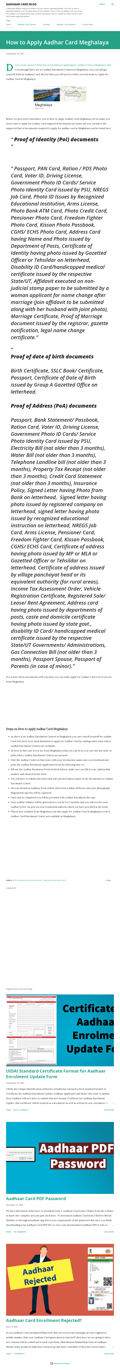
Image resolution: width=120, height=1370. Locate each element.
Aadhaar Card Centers (27, 24)
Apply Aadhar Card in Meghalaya (28, 880)
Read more (109, 1110)
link (83, 764)
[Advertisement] (60, 700)
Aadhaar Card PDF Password (36, 1198)
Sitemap (46, 24)
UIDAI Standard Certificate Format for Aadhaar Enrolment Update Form (56, 1073)
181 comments (19, 1232)
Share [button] (108, 880)
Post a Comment (21, 1110)
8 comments (19, 1354)
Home (8, 24)
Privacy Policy (87, 24)
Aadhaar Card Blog (21, 4)
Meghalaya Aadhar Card (55, 880)
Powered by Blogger (61, 1363)
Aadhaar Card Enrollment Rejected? (44, 1320)
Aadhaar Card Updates (66, 24)
